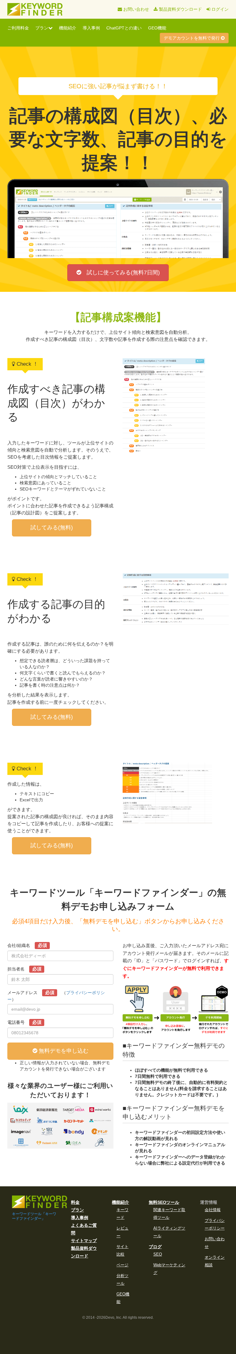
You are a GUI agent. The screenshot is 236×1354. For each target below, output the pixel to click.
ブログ (155, 1246)
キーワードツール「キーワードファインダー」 (34, 1216)
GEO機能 (157, 27)
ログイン (219, 9)
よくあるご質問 (84, 1229)
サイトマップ (84, 1240)
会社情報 (213, 1210)
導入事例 (91, 27)
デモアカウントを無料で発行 (192, 38)
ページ (122, 1265)
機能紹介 (67, 27)
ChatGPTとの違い (124, 27)
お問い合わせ (135, 9)
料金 (75, 1202)
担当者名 (24, 968)
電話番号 (24, 1022)
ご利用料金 (18, 27)
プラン (41, 27)
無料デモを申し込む (62, 1051)
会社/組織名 (27, 945)
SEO (157, 1254)
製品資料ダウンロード (180, 9)
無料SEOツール (164, 1202)
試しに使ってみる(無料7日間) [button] (120, 272)
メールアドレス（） (56, 996)
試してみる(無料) (51, 527)
